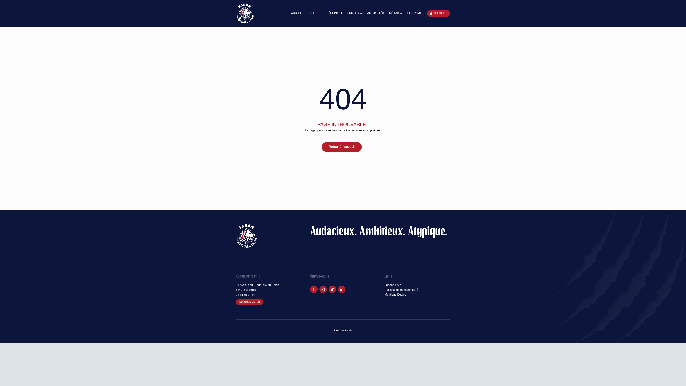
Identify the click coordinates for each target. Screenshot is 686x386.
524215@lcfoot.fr (247, 290)
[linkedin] (342, 289)
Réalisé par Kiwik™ (343, 330)
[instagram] (323, 289)
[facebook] (314, 289)
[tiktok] (332, 289)
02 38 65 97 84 (245, 295)
